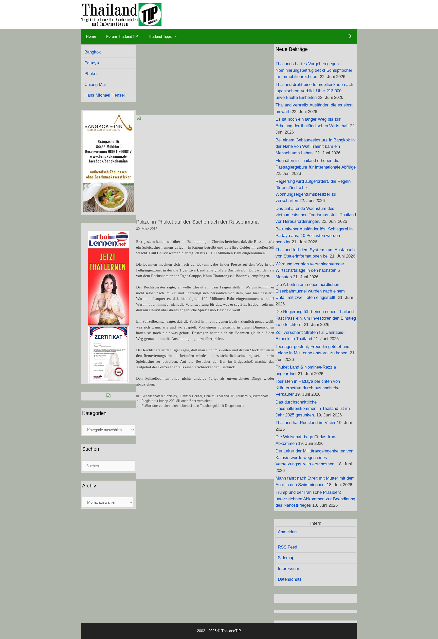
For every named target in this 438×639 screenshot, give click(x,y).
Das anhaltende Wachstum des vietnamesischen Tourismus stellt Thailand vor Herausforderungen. (316, 215)
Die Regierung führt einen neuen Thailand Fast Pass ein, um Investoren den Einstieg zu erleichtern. (316, 318)
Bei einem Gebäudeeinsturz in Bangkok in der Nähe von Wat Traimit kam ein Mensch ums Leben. (315, 146)
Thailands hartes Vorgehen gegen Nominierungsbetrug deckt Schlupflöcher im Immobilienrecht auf (314, 70)
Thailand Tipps (160, 36)
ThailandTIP (225, 396)
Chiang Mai (95, 84)
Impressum (288, 568)
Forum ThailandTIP (122, 36)
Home (91, 36)
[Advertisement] (205, 79)
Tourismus (243, 396)
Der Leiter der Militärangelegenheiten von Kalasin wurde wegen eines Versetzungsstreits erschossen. (314, 457)
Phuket (209, 396)
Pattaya (91, 63)
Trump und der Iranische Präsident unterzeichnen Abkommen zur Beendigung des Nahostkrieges (315, 499)
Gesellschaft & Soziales (159, 396)
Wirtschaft (260, 396)
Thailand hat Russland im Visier (306, 422)
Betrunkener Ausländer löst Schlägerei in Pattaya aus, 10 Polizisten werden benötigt (314, 235)
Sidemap (286, 557)
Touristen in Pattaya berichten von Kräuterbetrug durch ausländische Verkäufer (308, 388)
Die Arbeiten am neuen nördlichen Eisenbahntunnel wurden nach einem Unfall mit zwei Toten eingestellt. (310, 291)
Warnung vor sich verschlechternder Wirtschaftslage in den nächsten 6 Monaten (310, 270)
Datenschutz (290, 579)
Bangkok (92, 52)
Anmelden (287, 532)
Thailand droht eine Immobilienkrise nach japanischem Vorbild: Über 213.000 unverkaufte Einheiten (314, 91)
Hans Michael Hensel (104, 95)
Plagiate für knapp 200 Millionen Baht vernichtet (176, 401)
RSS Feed (287, 547)
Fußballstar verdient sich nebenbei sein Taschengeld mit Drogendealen (193, 406)
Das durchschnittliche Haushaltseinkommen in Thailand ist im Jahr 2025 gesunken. (313, 408)
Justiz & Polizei (190, 396)
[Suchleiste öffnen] (349, 36)
